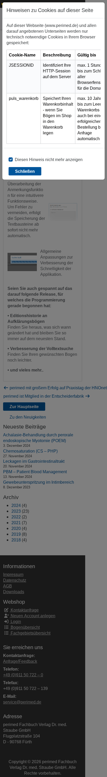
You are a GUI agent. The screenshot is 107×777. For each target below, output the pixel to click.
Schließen (25, 171)
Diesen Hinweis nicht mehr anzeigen (49, 159)
